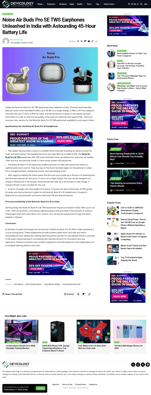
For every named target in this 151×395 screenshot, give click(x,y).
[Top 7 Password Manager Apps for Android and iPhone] (111, 76)
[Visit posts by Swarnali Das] (5, 41)
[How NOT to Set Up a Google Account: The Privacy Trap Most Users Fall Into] (111, 65)
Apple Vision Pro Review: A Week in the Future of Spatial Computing (134, 237)
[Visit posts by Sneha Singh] (111, 163)
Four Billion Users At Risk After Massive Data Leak (92, 347)
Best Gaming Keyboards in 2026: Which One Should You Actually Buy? (127, 156)
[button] (40, 388)
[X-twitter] (143, 364)
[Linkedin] (148, 364)
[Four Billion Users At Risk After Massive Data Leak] (93, 331)
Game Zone (116, 149)
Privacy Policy (9, 389)
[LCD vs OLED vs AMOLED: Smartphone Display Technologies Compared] (113, 210)
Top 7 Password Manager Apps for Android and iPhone (131, 77)
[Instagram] (132, 4)
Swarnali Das (18, 40)
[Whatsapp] (133, 364)
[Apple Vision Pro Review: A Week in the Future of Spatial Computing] (113, 236)
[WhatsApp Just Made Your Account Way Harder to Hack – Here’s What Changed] (111, 87)
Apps (119, 73)
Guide (120, 60)
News (5, 14)
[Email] (89, 41)
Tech (10, 14)
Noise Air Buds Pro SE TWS (71, 284)
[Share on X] (81, 41)
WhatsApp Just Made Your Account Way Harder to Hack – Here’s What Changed (132, 88)
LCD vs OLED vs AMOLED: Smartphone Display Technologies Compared (132, 210)
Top (119, 50)
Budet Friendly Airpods (33, 284)
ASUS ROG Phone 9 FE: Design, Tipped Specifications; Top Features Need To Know (56, 348)
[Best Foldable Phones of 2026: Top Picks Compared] (111, 53)
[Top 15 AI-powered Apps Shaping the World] (113, 260)
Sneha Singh (119, 163)
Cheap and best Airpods (52, 284)
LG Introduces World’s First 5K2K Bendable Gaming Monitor (20, 347)
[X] (129, 4)
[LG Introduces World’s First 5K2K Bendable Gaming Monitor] (21, 331)
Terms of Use (23, 389)
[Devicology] (18, 4)
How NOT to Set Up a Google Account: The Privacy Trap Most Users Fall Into (130, 65)
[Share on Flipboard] (85, 41)
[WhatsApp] (137, 4)
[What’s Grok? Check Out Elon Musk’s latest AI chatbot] (113, 248)
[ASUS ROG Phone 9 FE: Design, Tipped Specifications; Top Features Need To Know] (57, 331)
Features (121, 83)
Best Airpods (18, 284)
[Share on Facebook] (78, 41)
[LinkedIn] (134, 4)
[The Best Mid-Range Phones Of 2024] (129, 331)
